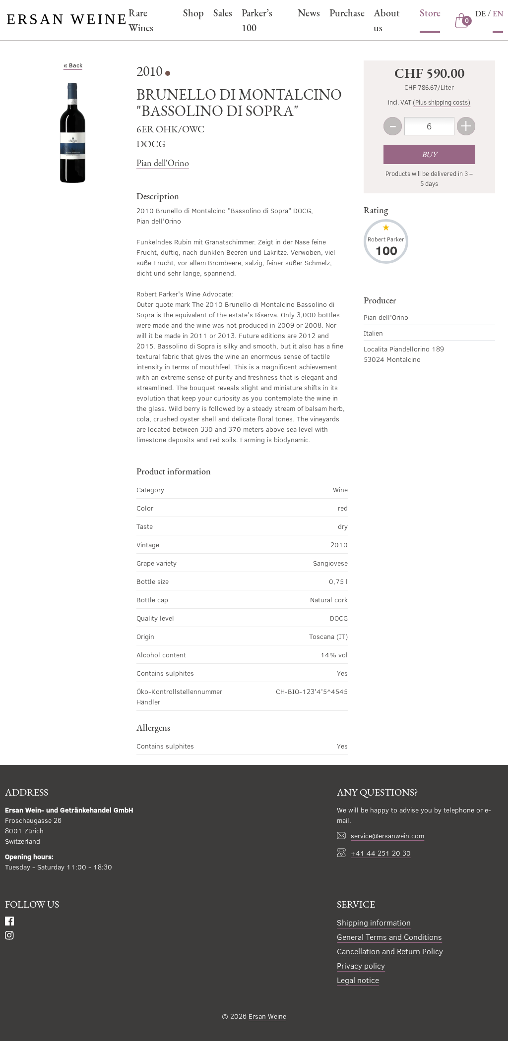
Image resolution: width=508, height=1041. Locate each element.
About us (387, 20)
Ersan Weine (267, 1016)
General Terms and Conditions (389, 936)
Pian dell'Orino (162, 163)
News (308, 12)
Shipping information (374, 922)
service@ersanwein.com (387, 835)
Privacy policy (361, 965)
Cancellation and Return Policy (390, 951)
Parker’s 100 (257, 20)
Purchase (346, 12)
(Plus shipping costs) (441, 102)
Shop (193, 12)
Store (430, 12)
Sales (222, 12)
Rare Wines (140, 20)
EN (498, 13)
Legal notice (358, 980)
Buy (429, 154)
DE (480, 13)
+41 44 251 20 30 (381, 853)
